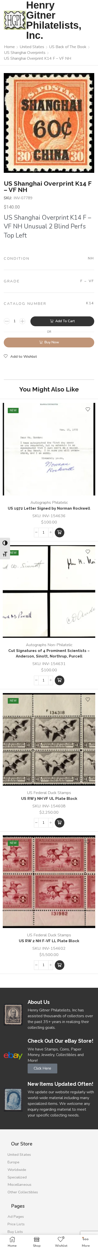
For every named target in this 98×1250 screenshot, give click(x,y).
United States (32, 47)
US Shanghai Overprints (24, 52)
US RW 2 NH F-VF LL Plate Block (49, 941)
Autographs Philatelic (49, 502)
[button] (59, 532)
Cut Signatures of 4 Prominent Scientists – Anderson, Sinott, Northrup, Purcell (49, 653)
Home (9, 47)
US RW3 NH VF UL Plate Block (49, 798)
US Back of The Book (67, 47)
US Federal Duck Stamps (49, 793)
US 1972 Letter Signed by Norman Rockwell (49, 508)
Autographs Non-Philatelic (49, 645)
